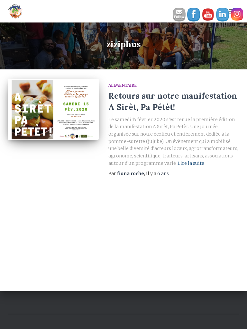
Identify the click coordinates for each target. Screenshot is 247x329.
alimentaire (122, 85)
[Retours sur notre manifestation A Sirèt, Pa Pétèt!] (53, 109)
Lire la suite (191, 163)
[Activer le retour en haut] (234, 316)
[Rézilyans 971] (18, 11)
